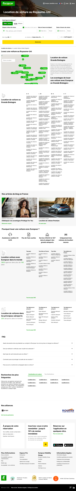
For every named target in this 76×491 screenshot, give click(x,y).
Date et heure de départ (45, 27)
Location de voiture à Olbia (32, 382)
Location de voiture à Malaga (54, 379)
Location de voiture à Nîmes (54, 382)
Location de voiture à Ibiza (66, 379)
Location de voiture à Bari (43, 379)
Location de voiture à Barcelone (32, 379)
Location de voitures (6, 48)
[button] (23, 59)
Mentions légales (22, 487)
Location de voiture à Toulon (32, 385)
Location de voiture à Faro (43, 382)
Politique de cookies (33, 487)
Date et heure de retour (63, 27)
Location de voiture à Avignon (66, 382)
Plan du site (14, 487)
